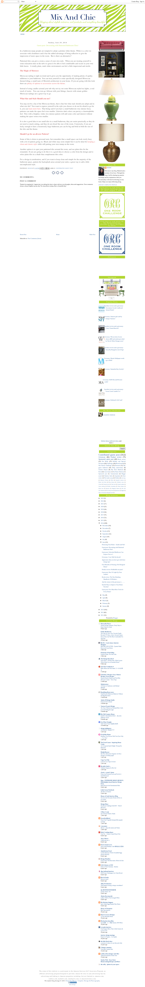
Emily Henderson (106, 631)
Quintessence (104, 684)
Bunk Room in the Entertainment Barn (110, 785)
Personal (117, 465)
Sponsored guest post (106, 459)
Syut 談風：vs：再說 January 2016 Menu (112, 922)
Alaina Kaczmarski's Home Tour (109, 955)
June (103, 542)
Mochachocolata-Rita (107, 921)
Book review (122, 459)
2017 (102, 515)
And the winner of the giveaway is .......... (113, 582)
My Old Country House (108, 714)
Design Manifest (105, 859)
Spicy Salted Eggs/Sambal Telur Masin (110, 904)
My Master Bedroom (118, 472)
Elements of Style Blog (107, 652)
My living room (109, 490)
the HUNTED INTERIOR (108, 890)
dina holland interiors (107, 871)
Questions (117, 490)
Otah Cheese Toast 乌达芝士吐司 (109, 724)
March (104, 600)
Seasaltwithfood (105, 818)
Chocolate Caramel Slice (107, 949)
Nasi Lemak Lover (106, 845)
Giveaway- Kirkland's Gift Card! (113, 400)
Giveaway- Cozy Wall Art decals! (111, 557)
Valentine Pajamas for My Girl (108, 768)
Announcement (114, 474)
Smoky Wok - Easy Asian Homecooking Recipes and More (110, 960)
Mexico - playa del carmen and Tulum (110, 828)
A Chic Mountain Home (107, 916)
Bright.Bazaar (105, 752)
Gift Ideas (123, 478)
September (105, 534)
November (105, 528)
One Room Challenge (105, 465)
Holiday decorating (111, 486)
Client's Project (103, 469)
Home (58, 234)
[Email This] (40, 168)
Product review (116, 457)
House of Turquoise (106, 908)
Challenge (110, 463)
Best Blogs (72, 984)
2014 (102, 523)
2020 (102, 506)
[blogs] (72, 983)
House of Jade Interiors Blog (109, 796)
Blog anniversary (117, 467)
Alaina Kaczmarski (106, 896)
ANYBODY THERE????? (107, 730)
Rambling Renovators (107, 692)
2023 (102, 498)
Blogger (115, 618)
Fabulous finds (108, 476)
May (103, 595)
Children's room (120, 482)
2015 (102, 520)
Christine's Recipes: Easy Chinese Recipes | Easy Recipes (111, 675)
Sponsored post (103, 474)
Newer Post (23, 234)
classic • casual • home (107, 772)
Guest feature (107, 472)
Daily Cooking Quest (107, 832)
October (104, 531)
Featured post (106, 484)
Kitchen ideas (105, 441)
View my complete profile (108, 184)
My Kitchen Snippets (107, 902)
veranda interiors (106, 927)
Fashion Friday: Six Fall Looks (108, 654)
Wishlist (117, 478)
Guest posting (102, 486)
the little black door (106, 941)
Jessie (109, 167)
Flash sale (113, 484)
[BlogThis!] (42, 168)
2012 (102, 612)
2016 (102, 517)
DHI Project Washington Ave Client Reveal (111, 873)
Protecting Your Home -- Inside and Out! (113, 544)
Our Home (105, 461)
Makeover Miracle (104, 480)
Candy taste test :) (105, 840)
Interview (108, 488)
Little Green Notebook (107, 790)
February (105, 603)
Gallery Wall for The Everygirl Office (110, 898)
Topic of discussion (103, 492)
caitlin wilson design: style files (110, 954)
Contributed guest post (64, 168)
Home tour (101, 488)
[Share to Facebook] (46, 168)
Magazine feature (115, 488)
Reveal (100, 472)
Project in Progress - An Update (109, 937)
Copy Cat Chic (105, 760)
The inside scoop (108, 478)
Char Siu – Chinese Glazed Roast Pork (110, 834)
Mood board (119, 463)
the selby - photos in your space (110, 964)
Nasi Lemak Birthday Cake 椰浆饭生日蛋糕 (112, 846)
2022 (102, 501)
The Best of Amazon (106, 791)
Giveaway (102, 457)
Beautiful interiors (120, 480)
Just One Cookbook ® (107, 666)
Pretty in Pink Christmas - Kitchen (109, 867)
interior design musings (108, 935)
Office (112, 480)
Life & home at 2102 (107, 865)
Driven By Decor (106, 623)
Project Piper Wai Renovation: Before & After (112, 860)
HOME (22, 34)
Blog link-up (111, 482)
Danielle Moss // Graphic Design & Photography (83, 981)
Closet (100, 484)
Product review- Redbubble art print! (112, 569)
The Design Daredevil (107, 659)
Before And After (102, 482)
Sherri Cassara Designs (108, 915)
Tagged (122, 490)
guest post (111, 492)
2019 (102, 509)
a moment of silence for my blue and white (111, 943)
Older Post (92, 234)
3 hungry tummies (106, 947)
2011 (102, 615)
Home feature (121, 486)
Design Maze (104, 804)
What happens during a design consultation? (112, 885)
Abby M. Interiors (106, 883)
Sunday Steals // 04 (105, 891)
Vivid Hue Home (106, 734)
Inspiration (117, 476)
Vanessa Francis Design (108, 706)
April (104, 598)
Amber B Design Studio (108, 700)
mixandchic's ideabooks (109, 415)
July (103, 539)
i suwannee (104, 826)
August (104, 536)
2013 (102, 609)
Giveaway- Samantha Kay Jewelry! (114, 369)
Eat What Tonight (106, 722)
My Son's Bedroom (117, 469)
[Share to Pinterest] (48, 168)
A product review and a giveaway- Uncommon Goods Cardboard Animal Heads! (113, 308)
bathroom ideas (114, 441)
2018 (102, 512)
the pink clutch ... (106, 766)
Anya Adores (104, 838)
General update (121, 484)
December (105, 525)
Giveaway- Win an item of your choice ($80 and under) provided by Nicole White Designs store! (114, 339)
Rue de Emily (105, 877)
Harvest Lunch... (105, 879)
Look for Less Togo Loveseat (108, 761)
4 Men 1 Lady (105, 812)
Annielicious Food (106, 851)
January (104, 606)
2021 (102, 504)
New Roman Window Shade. (108, 813)
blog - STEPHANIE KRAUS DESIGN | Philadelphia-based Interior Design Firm (112, 782)
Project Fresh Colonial (106, 702)
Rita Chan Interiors (105, 910)
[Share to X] (44, 168)
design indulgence (106, 728)
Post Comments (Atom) (34, 238)
